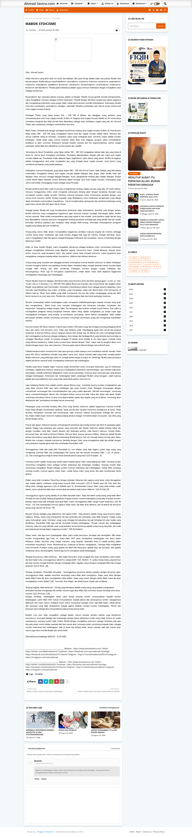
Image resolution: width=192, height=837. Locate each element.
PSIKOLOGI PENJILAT (68, 730)
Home (132, 831)
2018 (147, 325)
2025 (147, 294)
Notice (51, 10)
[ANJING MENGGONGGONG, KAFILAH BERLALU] (133, 237)
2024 (147, 298)
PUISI (158, 267)
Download (124, 3)
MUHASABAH (136, 262)
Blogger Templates (45, 831)
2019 (147, 321)
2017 (147, 330)
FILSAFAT (38, 18)
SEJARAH (134, 271)
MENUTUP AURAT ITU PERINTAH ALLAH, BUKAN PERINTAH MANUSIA (144, 181)
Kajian (93, 3)
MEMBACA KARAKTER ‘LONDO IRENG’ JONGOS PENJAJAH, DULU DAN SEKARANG (152, 222)
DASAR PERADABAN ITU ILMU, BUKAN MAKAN (104, 731)
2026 (147, 289)
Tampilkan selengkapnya (109, 707)
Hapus (43, 779)
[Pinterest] (56, 681)
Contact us (147, 831)
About (138, 831)
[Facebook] (40, 681)
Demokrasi (140, 3)
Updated (78, 3)
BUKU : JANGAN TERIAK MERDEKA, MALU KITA (149, 195)
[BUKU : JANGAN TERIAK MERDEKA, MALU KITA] (133, 197)
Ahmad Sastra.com (39, 3)
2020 (147, 316)
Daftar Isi (109, 3)
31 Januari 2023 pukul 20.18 (43, 763)
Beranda (63, 3)
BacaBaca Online (76, 831)
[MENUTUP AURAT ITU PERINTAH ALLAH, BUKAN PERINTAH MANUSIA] (147, 154)
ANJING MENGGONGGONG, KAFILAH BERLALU (151, 234)
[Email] (62, 681)
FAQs (41, 10)
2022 (147, 307)
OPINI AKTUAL (152, 262)
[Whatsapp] (51, 681)
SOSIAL (146, 271)
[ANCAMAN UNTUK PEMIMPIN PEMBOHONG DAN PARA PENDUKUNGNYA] (133, 209)
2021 (147, 312)
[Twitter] (45, 681)
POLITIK (147, 267)
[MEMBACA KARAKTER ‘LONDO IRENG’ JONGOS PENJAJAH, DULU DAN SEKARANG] (133, 223)
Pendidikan (135, 267)
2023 (147, 303)
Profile (31, 10)
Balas (37, 779)
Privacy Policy (159, 831)
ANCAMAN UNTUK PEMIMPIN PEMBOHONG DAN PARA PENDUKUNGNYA (152, 208)
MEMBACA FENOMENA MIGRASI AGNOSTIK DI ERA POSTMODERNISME (40, 732)
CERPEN (134, 258)
